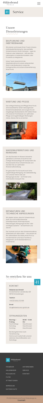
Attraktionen (12, 380)
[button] (38, 3)
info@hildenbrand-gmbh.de (19, 307)
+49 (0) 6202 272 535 (16, 301)
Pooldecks (10, 374)
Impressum (10, 386)
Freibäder (10, 367)
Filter (8, 377)
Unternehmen (28, 367)
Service (26, 370)
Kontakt (26, 374)
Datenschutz (11, 389)
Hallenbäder (11, 370)
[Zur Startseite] (10, 3)
